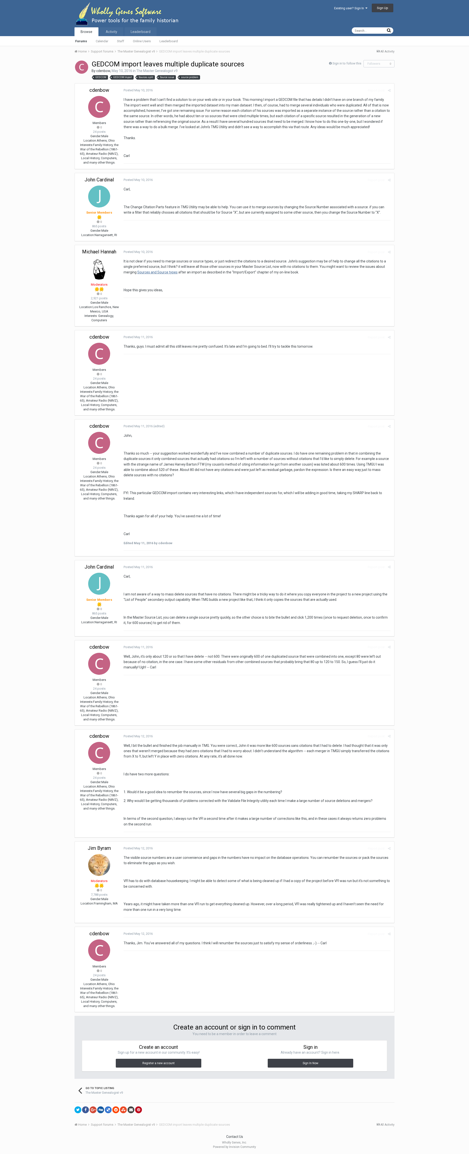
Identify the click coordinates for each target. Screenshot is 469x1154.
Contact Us (234, 1137)
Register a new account (158, 1063)
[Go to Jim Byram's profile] (99, 865)
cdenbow (103, 71)
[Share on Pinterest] (138, 1109)
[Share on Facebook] (85, 1109)
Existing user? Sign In (349, 8)
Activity (111, 32)
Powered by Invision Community (234, 1147)
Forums (81, 41)
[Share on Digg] (100, 1109)
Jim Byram (99, 848)
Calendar (102, 41)
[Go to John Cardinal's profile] (99, 197)
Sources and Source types (157, 272)
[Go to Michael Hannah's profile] (99, 269)
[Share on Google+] (93, 1109)
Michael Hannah (99, 252)
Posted (138, 90)
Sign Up (382, 8)
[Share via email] (131, 1109)
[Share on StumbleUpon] (123, 1109)
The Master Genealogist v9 (157, 71)
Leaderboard (169, 41)
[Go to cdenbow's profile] (81, 67)
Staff (120, 41)
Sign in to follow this (346, 63)
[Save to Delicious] (108, 1109)
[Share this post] (389, 90)
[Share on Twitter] (78, 1109)
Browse (86, 32)
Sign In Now (310, 1063)
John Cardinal (99, 180)
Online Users (142, 41)
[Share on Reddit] (115, 1109)
